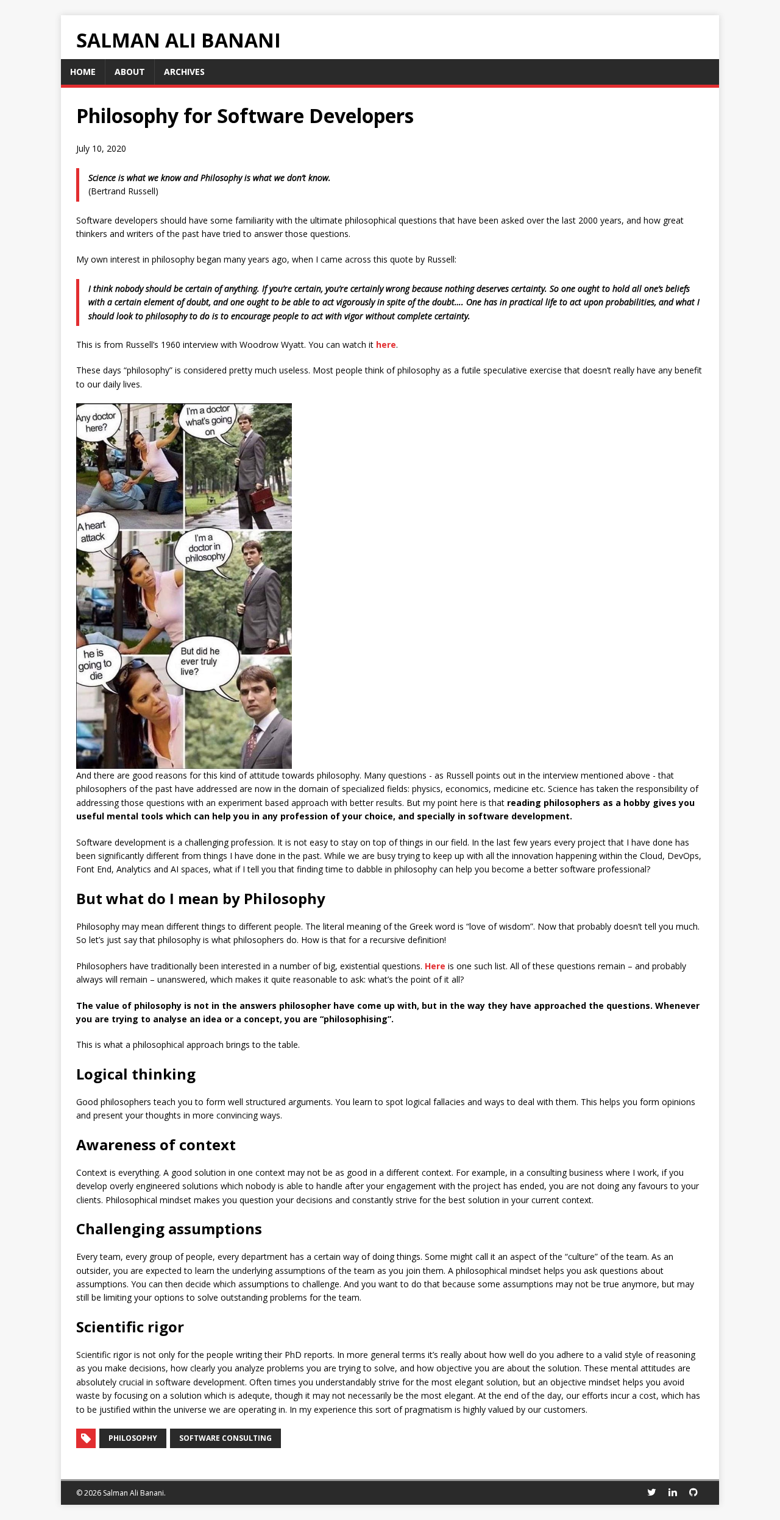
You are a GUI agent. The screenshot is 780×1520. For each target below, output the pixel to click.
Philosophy (132, 1438)
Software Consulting (225, 1438)
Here (435, 966)
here (386, 344)
